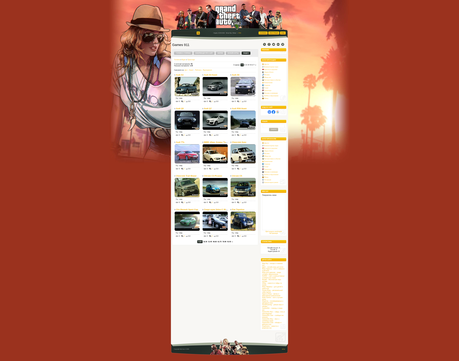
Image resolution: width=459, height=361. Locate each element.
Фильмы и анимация (271, 93)
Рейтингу (198, 70)
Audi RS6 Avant (239, 108)
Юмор (266, 98)
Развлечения (268, 82)
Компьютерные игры (271, 67)
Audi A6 (235, 75)
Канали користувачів (271, 182)
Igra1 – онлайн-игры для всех (272, 267)
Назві (191, 70)
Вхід (282, 33)
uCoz (283, 349)
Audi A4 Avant (210, 75)
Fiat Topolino (238, 209)
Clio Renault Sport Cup (187, 209)
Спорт (266, 88)
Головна (263, 33)
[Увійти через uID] (269, 112)
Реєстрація (274, 33)
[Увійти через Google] (278, 112)
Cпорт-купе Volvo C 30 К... (216, 209)
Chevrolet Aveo (239, 142)
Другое (266, 64)
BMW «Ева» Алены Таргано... (218, 142)
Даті (186, 70)
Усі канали (267, 180)
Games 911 (180, 45)
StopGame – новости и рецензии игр (270, 327)
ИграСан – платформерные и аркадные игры (272, 302)
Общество (267, 77)
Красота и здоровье (270, 69)
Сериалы (267, 85)
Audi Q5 (180, 108)
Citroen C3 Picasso (213, 176)
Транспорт (191, 60)
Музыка (267, 75)
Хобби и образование (271, 96)
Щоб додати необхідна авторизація (273, 232)
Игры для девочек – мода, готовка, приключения (271, 273)
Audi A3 (179, 75)
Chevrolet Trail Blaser (186, 176)
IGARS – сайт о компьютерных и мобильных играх (273, 277)
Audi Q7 (208, 108)
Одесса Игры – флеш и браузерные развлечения (271, 295)
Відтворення (207, 70)
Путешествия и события (272, 80)
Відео (184, 60)
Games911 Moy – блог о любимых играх (270, 320)
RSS (239, 33)
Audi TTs (180, 142)
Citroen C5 (237, 176)
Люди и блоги (268, 72)
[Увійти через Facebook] (273, 112)
